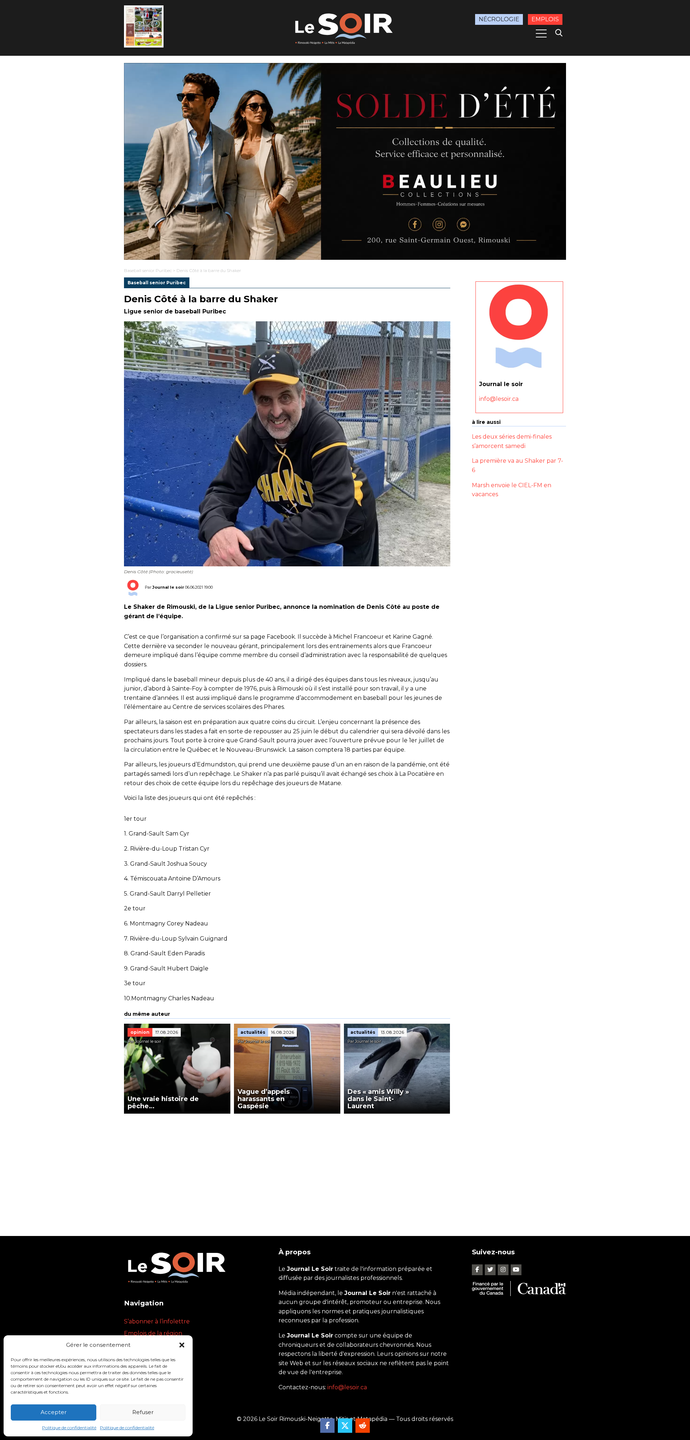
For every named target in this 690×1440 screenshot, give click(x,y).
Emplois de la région (153, 1333)
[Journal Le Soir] (345, 27)
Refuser (142, 1412)
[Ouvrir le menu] (541, 33)
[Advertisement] (287, 1167)
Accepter (53, 1412)
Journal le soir (168, 587)
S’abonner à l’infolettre (157, 1321)
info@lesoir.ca (499, 398)
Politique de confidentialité (69, 1427)
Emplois (545, 19)
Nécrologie (499, 19)
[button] (181, 1345)
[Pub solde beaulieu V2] (345, 161)
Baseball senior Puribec (148, 270)
